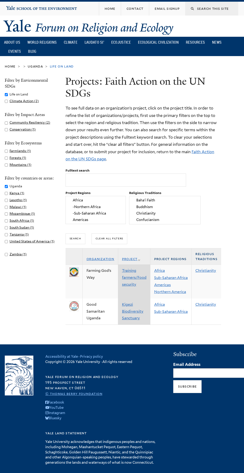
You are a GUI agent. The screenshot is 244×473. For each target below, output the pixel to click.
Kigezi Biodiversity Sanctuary (132, 311)
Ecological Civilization (158, 42)
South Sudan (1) (22, 227)
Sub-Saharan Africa (171, 277)
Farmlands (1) (20, 151)
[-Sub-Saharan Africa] (95, 213)
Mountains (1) (20, 165)
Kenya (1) (17, 193)
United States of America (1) (32, 241)
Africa (159, 270)
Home (10, 66)
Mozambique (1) (22, 213)
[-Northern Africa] (95, 207)
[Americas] (95, 219)
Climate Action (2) (24, 101)
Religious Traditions (145, 193)
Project (129, 259)
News (217, 42)
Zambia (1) (18, 254)
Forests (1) (18, 158)
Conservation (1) (23, 129)
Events (14, 51)
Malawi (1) (18, 207)
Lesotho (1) (18, 200)
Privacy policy (91, 356)
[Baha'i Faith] (165, 200)
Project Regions (78, 193)
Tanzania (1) (19, 234)
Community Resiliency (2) (30, 122)
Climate (70, 42)
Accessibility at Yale (61, 356)
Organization (100, 259)
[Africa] (95, 200)
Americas (162, 285)
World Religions (42, 42)
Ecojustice (121, 42)
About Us (12, 42)
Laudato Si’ (94, 42)
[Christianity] (165, 213)
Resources (195, 42)
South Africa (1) (22, 220)
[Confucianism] (165, 219)
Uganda (35, 66)
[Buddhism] (165, 207)
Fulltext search (78, 170)
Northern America (170, 291)
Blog (32, 51)
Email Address (186, 364)
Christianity (205, 270)
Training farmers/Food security (134, 277)
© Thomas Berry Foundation (73, 393)
